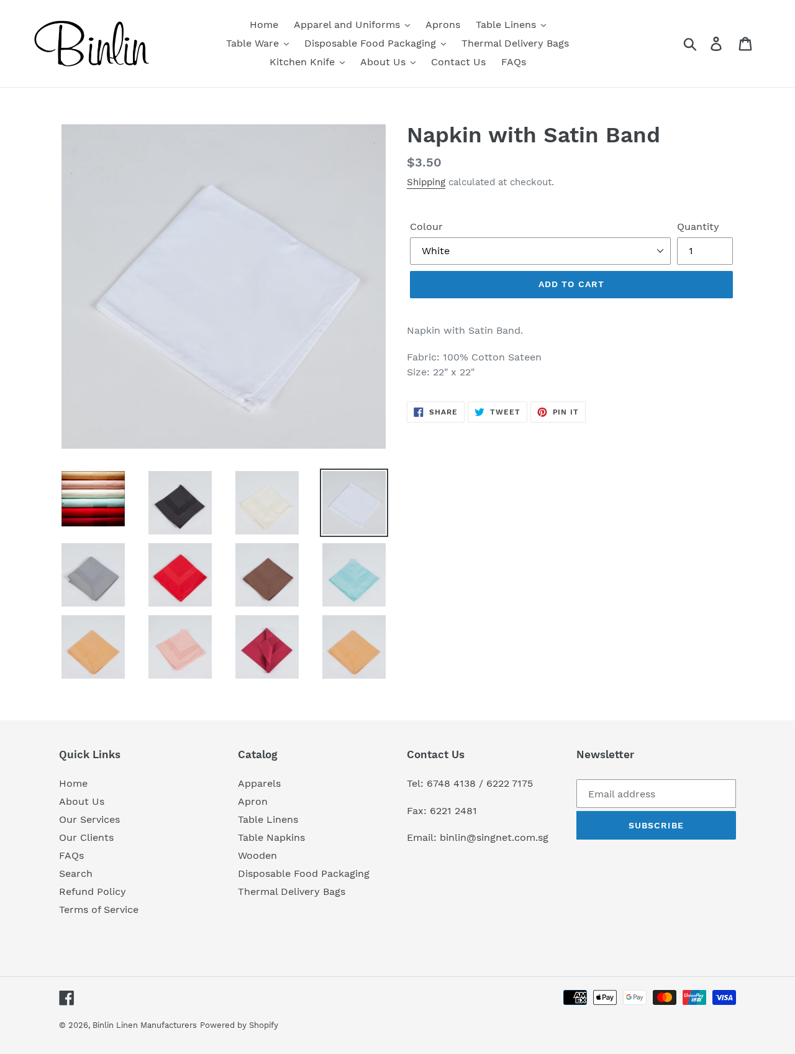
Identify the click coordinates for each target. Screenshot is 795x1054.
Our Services (89, 819)
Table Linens (268, 819)
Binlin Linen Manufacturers (145, 1025)
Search (76, 873)
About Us (81, 801)
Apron (253, 801)
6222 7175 (509, 783)
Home (73, 783)
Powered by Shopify (239, 1025)
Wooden (257, 855)
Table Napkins (271, 837)
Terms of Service (99, 909)
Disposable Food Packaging (304, 873)
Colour (426, 226)
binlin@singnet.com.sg (494, 837)
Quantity (698, 226)
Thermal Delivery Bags (291, 891)
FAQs (71, 855)
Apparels (259, 783)
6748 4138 (451, 783)
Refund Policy (92, 891)
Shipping (426, 182)
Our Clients (86, 837)
